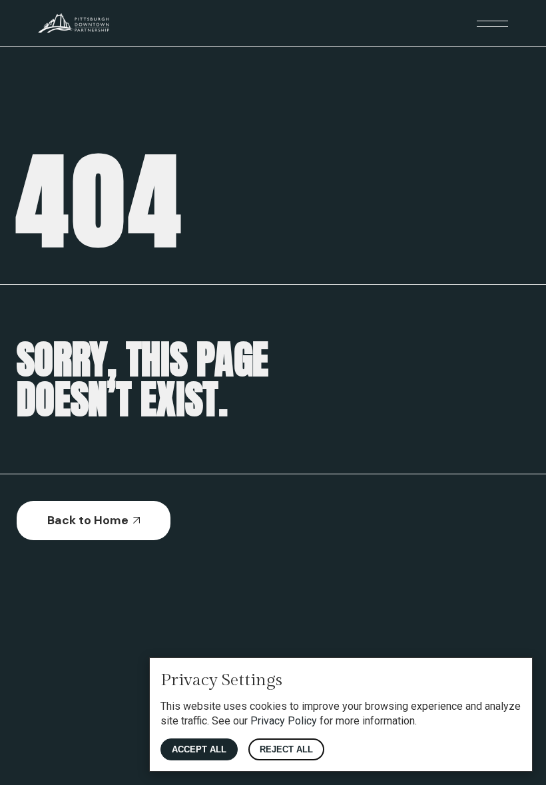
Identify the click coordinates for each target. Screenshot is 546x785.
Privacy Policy (283, 720)
